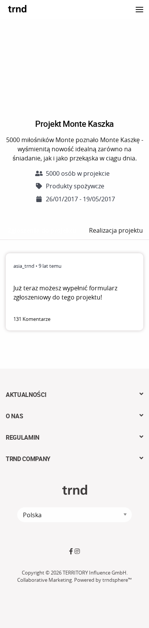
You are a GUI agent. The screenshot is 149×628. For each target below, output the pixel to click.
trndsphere (115, 580)
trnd (17, 8)
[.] (139, 9)
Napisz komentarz (113, 319)
